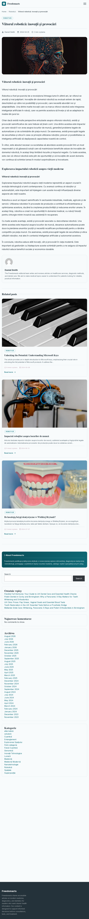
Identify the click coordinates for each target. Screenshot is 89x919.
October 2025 (10, 656)
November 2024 (11, 683)
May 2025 (8, 670)
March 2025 (9, 675)
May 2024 (8, 700)
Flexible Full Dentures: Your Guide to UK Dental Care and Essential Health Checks (40, 594)
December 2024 (11, 681)
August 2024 (10, 692)
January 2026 (10, 647)
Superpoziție (9, 773)
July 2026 (8, 639)
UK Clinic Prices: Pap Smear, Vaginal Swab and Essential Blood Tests (34, 602)
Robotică (7, 18)
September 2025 (11, 658)
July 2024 (8, 695)
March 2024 (9, 706)
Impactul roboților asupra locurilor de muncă (26, 436)
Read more (8, 372)
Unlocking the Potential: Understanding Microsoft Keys (31, 355)
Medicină (8, 759)
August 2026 (10, 636)
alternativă (8, 731)
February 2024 (10, 709)
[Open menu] (85, 3)
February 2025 (10, 678)
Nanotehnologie (11, 764)
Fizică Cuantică (10, 748)
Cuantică (8, 736)
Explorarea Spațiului (13, 742)
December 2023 (11, 714)
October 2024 (10, 686)
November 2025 (11, 653)
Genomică (8, 750)
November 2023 (11, 717)
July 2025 (8, 664)
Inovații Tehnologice (13, 753)
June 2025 (9, 667)
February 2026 (10, 644)
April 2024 (9, 703)
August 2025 (9, 661)
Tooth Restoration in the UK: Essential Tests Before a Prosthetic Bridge (35, 605)
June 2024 (9, 697)
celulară (7, 734)
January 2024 (10, 711)
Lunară (7, 756)
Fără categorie (10, 745)
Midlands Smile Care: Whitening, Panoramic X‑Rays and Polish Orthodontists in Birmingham (44, 608)
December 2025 (11, 650)
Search (7, 574)
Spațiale (7, 770)
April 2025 (8, 672)
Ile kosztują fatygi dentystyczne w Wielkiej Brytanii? (30, 517)
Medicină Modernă (12, 762)
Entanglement (10, 739)
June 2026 (9, 642)
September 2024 (11, 689)
